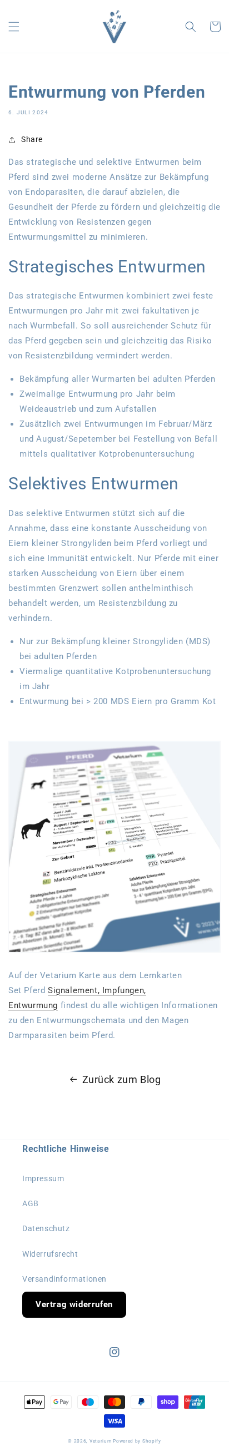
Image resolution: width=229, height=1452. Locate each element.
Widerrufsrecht (50, 1253)
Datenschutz (46, 1228)
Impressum (43, 1178)
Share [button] (32, 139)
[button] (14, 26)
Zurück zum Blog (121, 1079)
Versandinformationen (64, 1278)
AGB (30, 1203)
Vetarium (100, 1441)
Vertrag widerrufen (74, 1304)
